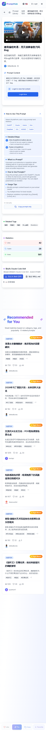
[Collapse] (40, 114)
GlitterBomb (11, 66)
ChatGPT (9, 125)
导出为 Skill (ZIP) (15, 276)
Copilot (31, 129)
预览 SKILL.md (34, 276)
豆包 (17, 129)
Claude (17, 125)
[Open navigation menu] (42, 4)
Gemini (25, 125)
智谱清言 (23, 129)
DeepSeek (10, 129)
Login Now (23, 94)
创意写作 (23, 12)
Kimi (31, 125)
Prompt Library (15, 12)
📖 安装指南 (10, 282)
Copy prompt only (24, 207)
